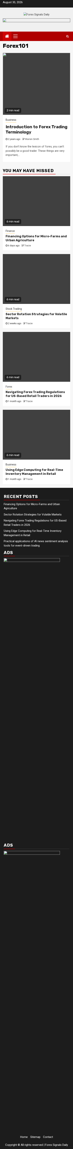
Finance (10, 230)
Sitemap (35, 1137)
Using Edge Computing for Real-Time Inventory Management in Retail (34, 472)
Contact (48, 1137)
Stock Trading (14, 308)
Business (11, 119)
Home (24, 1137)
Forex (9, 386)
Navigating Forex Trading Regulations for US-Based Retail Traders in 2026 (35, 394)
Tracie (27, 245)
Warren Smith (32, 139)
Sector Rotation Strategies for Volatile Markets (33, 514)
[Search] (67, 36)
